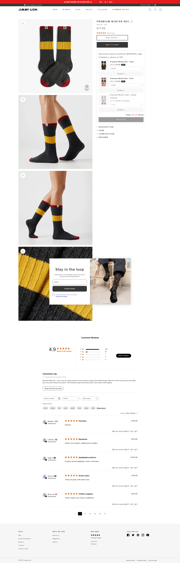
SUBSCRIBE (69, 289)
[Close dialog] (128, 260)
